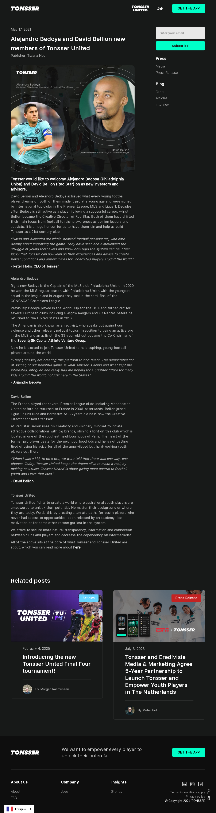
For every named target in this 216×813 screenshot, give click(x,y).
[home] (25, 8)
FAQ (14, 798)
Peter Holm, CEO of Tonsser (36, 266)
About (15, 792)
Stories (116, 792)
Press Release (167, 73)
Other (160, 92)
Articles (161, 98)
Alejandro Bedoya (27, 382)
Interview (163, 105)
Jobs (65, 792)
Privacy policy (195, 796)
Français (20, 808)
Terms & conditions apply (187, 792)
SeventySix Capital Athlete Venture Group (51, 341)
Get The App (189, 8)
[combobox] (19, 809)
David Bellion (23, 481)
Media (160, 66)
